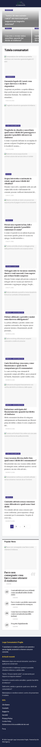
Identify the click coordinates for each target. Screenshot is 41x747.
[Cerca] (38, 3)
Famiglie (8, 28)
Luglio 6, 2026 (9, 149)
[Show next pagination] (28, 526)
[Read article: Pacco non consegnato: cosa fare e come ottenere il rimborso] (20, 557)
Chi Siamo (6, 705)
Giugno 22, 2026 (10, 334)
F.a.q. (4, 729)
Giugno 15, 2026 (10, 472)
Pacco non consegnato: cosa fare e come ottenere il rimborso (15, 576)
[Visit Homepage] (20, 3)
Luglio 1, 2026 (9, 195)
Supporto (5, 711)
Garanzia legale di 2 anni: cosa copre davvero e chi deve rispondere (18, 83)
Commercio (9, 10)
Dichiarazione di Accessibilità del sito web (15, 724)
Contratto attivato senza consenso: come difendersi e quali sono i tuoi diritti (19, 504)
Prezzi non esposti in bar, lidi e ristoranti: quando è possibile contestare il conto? (18, 227)
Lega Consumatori (13, 126)
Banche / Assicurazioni (14, 312)
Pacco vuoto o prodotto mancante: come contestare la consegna (23, 603)
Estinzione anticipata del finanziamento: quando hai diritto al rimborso (19, 411)
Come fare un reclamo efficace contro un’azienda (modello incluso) (22, 614)
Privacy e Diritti (12, 266)
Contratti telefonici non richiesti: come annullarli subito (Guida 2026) (23, 592)
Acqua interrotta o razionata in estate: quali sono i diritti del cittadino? (18, 181)
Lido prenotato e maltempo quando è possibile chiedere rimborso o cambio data (18, 669)
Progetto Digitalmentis (19, 624)
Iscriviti (5, 715)
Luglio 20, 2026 (9, 101)
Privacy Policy (7, 718)
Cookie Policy (6, 721)
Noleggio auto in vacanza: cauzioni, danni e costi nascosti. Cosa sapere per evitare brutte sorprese (20, 273)
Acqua (8, 174)
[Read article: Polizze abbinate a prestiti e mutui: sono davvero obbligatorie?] (20, 303)
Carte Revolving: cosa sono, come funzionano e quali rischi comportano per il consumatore (19, 365)
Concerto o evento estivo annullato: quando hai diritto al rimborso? (15, 38)
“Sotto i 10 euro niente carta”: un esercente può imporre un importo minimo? (18, 675)
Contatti (5, 708)
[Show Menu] (3, 3)
